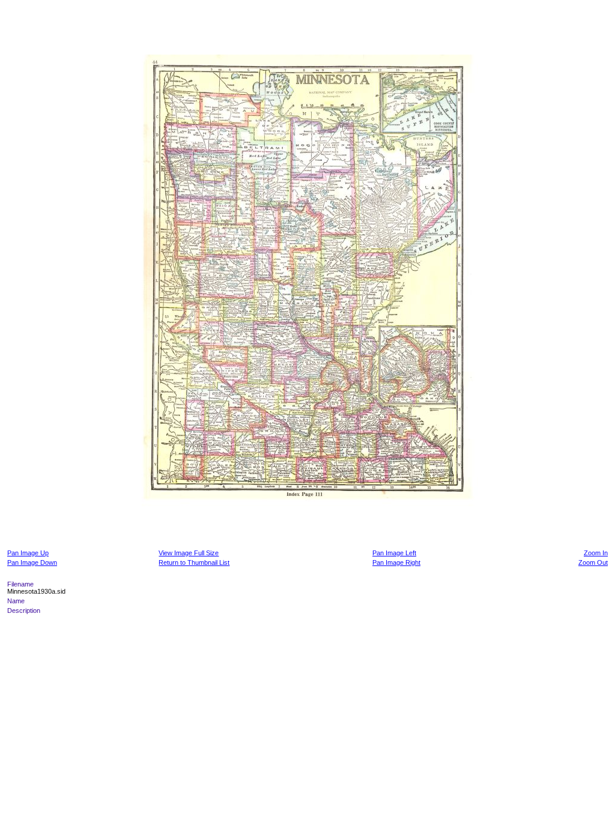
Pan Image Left (394, 552)
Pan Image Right (396, 562)
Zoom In (596, 552)
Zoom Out (593, 562)
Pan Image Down (32, 562)
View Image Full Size (189, 552)
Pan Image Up (28, 552)
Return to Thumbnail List (194, 562)
